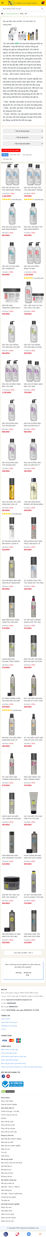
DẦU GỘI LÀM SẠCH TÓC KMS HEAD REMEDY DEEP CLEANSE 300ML (33, 228)
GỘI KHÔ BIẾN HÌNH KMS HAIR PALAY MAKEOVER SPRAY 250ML (11, 582)
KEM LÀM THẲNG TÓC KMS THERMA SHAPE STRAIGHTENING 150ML (33, 778)
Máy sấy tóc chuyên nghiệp (10, 1145)
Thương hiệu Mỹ (11, 14)
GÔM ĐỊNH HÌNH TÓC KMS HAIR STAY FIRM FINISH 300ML (32, 935)
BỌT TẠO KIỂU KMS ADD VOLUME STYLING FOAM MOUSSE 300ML (33, 699)
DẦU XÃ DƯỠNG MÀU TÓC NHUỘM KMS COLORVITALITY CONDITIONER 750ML (10, 424)
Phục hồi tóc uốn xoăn (9, 1132)
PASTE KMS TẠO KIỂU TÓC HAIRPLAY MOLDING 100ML (11, 817)
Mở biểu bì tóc (6, 1170)
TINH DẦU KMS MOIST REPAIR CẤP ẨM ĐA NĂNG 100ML (33, 503)
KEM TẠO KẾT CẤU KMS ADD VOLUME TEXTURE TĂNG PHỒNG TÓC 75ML (33, 660)
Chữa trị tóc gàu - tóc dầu (10, 1111)
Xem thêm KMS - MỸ (22, 953)
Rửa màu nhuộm (7, 1173)
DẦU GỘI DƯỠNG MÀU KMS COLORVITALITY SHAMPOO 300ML (32, 464)
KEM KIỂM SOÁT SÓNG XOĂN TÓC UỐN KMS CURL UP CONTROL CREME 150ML (10, 621)
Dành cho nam (6, 1207)
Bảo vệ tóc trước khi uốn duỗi (11, 1163)
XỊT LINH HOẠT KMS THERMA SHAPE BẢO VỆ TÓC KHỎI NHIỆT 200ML (11, 778)
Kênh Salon (5, 1098)
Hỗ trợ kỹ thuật (7, 1159)
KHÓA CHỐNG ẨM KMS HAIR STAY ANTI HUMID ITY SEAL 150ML (32, 857)
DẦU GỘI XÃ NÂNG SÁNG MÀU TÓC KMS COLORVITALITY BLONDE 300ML (33, 385)
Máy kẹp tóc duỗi (7, 1142)
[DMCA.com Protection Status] (8, 1091)
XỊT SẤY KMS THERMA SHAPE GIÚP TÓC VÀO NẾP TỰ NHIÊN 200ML (32, 621)
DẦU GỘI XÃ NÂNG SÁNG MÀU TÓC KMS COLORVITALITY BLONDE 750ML (11, 385)
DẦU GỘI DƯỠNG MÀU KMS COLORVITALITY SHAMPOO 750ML (32, 424)
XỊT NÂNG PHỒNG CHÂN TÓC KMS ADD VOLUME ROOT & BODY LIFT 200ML (11, 699)
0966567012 (13, 1007)
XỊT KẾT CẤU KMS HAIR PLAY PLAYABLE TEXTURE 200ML (33, 896)
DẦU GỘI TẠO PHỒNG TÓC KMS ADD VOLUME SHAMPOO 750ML (11, 346)
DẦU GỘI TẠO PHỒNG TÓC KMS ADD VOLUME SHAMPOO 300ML (33, 346)
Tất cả (5, 155)
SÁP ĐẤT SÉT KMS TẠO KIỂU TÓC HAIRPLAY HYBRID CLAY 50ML (11, 896)
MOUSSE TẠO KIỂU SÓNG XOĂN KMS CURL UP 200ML (11, 739)
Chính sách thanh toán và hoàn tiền (13, 1056)
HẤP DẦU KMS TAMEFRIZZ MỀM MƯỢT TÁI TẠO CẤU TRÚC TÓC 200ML (11, 307)
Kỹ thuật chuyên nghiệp (10, 1204)
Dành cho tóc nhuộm (8, 1218)
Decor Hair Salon (7, 1101)
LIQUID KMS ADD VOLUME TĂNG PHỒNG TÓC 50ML (11, 660)
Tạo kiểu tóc (5, 1200)
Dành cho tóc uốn (7, 1221)
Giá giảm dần (7, 159)
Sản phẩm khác (6, 1211)
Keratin (3, 1118)
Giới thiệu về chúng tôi (9, 1026)
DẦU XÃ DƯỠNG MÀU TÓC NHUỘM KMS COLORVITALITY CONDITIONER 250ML (10, 464)
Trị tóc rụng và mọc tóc (9, 1115)
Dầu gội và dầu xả (7, 1183)
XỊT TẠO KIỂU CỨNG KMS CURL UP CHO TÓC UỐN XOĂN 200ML (33, 739)
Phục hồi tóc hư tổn (8, 1125)
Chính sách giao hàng (9, 1053)
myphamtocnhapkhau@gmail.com (19, 1000)
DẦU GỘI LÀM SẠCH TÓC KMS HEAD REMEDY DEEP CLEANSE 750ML (11, 228)
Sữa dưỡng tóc (6, 1190)
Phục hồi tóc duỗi (7, 1121)
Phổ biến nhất (15, 155)
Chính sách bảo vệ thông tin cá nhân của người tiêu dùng (21, 1067)
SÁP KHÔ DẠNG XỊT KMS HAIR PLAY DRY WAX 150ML (11, 935)
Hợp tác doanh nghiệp (9, 1104)
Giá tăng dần (27, 155)
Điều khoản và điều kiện (9, 1049)
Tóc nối (3, 1152)
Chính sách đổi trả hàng (9, 1060)
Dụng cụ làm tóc (7, 1135)
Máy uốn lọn (5, 1149)
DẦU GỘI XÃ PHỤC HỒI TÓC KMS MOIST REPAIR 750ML (11, 189)
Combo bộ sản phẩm (8, 1197)
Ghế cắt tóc (5, 1156)
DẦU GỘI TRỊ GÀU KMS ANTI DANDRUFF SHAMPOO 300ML (10, 267)
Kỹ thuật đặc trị (6, 1166)
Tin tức (3, 1029)
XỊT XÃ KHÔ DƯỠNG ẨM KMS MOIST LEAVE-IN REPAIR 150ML (11, 542)
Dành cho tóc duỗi (7, 1214)
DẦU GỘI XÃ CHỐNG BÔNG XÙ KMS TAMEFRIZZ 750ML (31, 267)
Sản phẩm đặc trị (7, 1108)
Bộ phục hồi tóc (6, 1176)
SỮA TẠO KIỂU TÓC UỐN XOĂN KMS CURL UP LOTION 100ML (11, 503)
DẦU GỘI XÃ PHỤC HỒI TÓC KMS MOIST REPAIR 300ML (33, 189)
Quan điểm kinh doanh (9, 1022)
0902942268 (11, 1003)
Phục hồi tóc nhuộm (8, 1128)
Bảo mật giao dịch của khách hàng (13, 1063)
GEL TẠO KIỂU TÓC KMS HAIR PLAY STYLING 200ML (33, 817)
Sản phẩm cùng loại (8, 1180)
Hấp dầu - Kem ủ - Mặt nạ (10, 1187)
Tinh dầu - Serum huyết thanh (11, 1193)
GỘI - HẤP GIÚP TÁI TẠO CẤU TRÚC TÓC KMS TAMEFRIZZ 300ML (33, 307)
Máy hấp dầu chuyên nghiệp (11, 1139)
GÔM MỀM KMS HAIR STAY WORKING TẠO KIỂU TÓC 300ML (12, 857)
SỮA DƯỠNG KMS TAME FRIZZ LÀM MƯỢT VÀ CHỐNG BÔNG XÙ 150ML (33, 542)
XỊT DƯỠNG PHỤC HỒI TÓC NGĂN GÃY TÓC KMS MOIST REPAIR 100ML (33, 582)
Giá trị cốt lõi (5, 1019)
